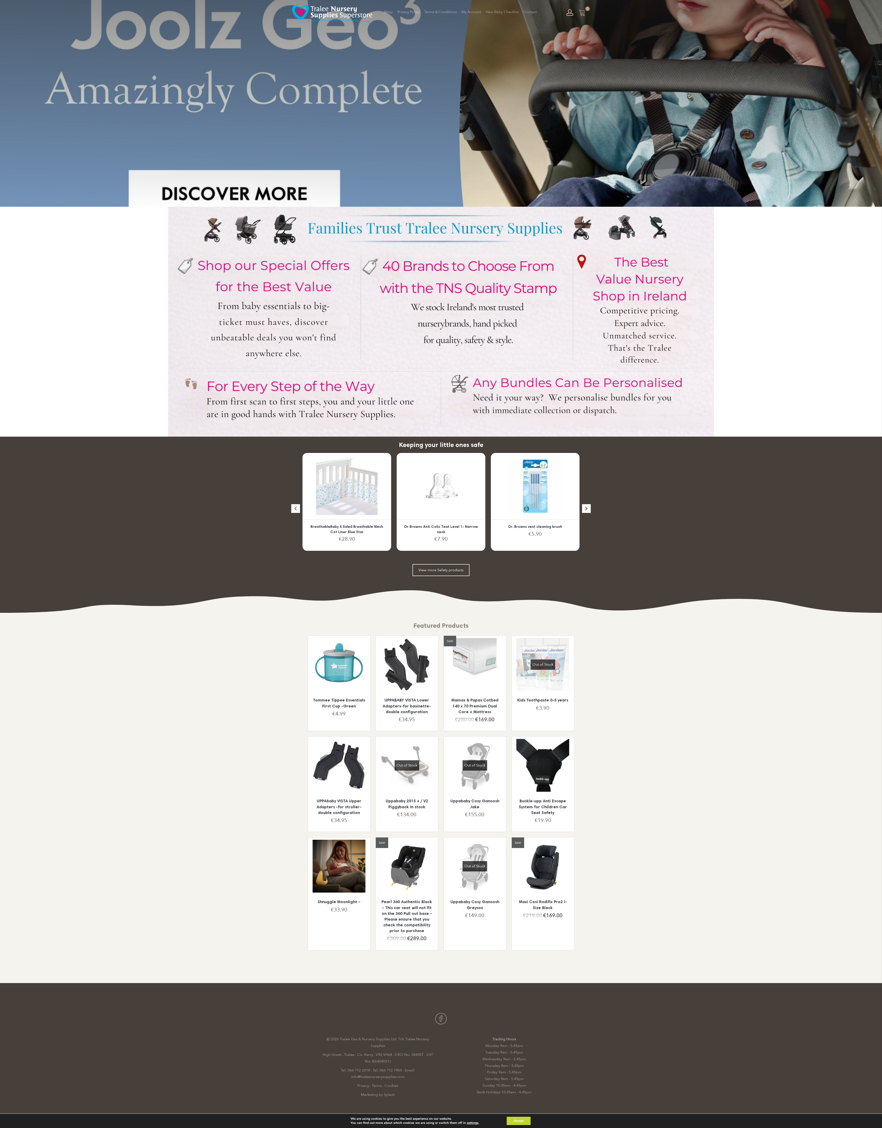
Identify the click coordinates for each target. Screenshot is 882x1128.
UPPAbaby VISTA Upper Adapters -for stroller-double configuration (339, 807)
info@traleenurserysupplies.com (378, 1076)
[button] (441, 570)
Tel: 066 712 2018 (355, 1070)
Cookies (391, 1085)
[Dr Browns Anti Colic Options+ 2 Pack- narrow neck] (535, 486)
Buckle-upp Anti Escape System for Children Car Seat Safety (543, 807)
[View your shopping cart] (582, 12)
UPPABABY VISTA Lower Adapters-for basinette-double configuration (407, 706)
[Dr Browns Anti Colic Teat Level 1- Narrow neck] (346, 486)
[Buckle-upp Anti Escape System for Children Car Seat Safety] (543, 765)
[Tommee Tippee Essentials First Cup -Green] (339, 664)
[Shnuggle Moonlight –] (339, 866)
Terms (377, 1085)
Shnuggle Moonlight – (339, 902)
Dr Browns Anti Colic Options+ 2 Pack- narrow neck (535, 529)
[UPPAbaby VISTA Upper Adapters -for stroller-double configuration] (339, 765)
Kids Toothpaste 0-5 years (542, 700)
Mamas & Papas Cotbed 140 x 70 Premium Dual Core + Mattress (474, 706)
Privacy (363, 1085)
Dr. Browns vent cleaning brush (441, 527)
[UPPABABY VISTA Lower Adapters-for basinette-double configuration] (407, 664)
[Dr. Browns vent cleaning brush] (441, 486)
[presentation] (295, 508)
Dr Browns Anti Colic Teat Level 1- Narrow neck (347, 529)
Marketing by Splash (378, 1094)
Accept (519, 1121)
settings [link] (472, 1123)
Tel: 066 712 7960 (387, 1070)
